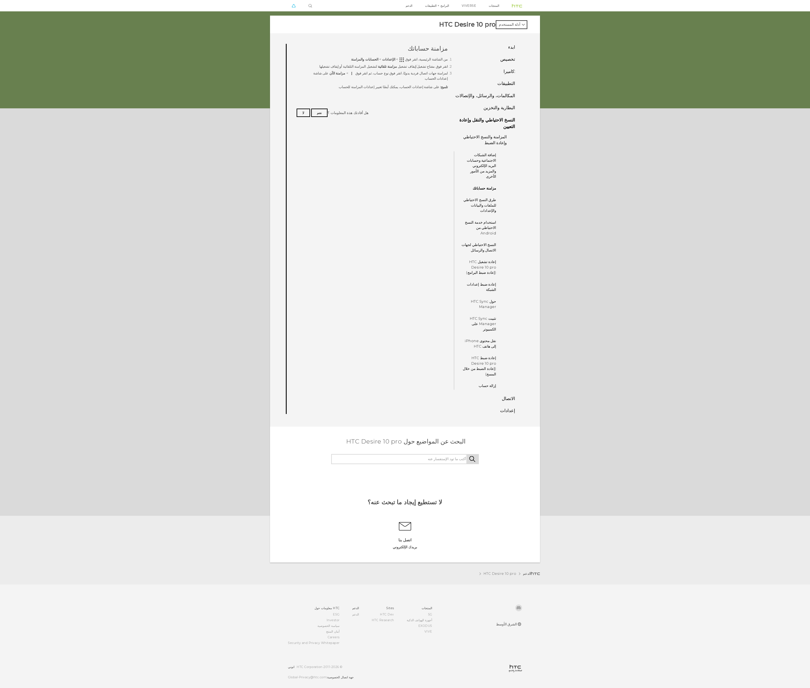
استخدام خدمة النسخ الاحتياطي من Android (480, 227)
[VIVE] (293, 5)
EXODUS (425, 626)
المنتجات (494, 6)
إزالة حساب (487, 386)
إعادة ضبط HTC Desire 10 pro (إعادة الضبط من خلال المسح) (479, 366)
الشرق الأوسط (506, 624)
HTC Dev (387, 614)
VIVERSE (469, 6)
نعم (319, 113)
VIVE (428, 631)
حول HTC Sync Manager (483, 304)
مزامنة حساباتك (484, 188)
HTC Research (383, 620)
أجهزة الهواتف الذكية (419, 620)
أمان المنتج (333, 631)
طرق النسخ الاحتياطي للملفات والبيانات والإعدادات (479, 205)
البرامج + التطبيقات (437, 6)
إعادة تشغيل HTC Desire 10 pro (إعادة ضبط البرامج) (481, 267)
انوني (291, 667)
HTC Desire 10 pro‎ (499, 574)
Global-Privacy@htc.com (307, 677)
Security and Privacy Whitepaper (314, 643)
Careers (334, 637)
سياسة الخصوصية (328, 626)
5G (430, 614)
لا (303, 113)
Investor (333, 620)
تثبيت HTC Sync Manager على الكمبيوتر (483, 323)
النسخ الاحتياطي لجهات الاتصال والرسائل (479, 247)
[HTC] (517, 5)
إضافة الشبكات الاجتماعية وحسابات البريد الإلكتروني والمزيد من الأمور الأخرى (481, 166)
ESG (336, 614)
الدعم (409, 6)
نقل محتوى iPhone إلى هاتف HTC (480, 343)
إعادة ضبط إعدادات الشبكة (481, 287)
